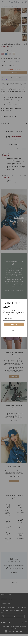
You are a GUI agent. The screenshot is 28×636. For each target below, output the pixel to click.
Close (14, 331)
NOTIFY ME (14, 324)
